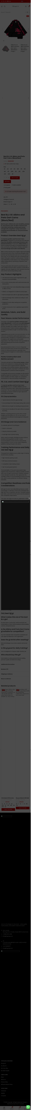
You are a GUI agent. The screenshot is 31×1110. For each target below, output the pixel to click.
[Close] (29, 498)
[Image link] (15, 555)
